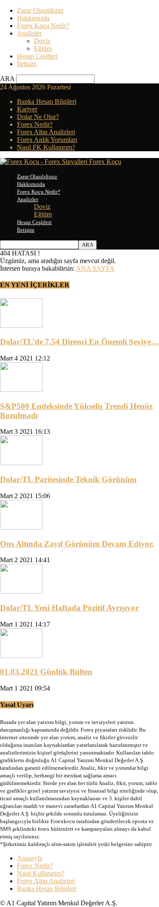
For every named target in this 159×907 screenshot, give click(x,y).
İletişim (26, 63)
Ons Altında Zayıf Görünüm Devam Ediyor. (77, 543)
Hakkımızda (33, 18)
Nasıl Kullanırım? (40, 873)
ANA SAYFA (95, 268)
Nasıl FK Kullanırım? (46, 147)
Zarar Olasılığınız (40, 10)
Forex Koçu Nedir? (43, 25)
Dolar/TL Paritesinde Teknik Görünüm (68, 479)
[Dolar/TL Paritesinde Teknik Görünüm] (21, 462)
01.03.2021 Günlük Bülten (46, 671)
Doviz (42, 40)
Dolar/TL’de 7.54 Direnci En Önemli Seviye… (79, 341)
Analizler (29, 33)
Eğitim (43, 48)
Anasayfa (29, 858)
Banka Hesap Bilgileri (46, 101)
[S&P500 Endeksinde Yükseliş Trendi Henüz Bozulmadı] (21, 389)
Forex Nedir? (35, 124)
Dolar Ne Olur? (38, 116)
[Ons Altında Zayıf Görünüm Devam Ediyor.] (21, 527)
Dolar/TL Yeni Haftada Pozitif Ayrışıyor (69, 607)
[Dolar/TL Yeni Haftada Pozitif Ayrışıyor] (21, 591)
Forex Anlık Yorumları (47, 139)
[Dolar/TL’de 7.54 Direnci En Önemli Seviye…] (21, 325)
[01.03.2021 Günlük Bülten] (21, 655)
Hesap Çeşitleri (37, 56)
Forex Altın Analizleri (46, 132)
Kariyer (27, 109)
